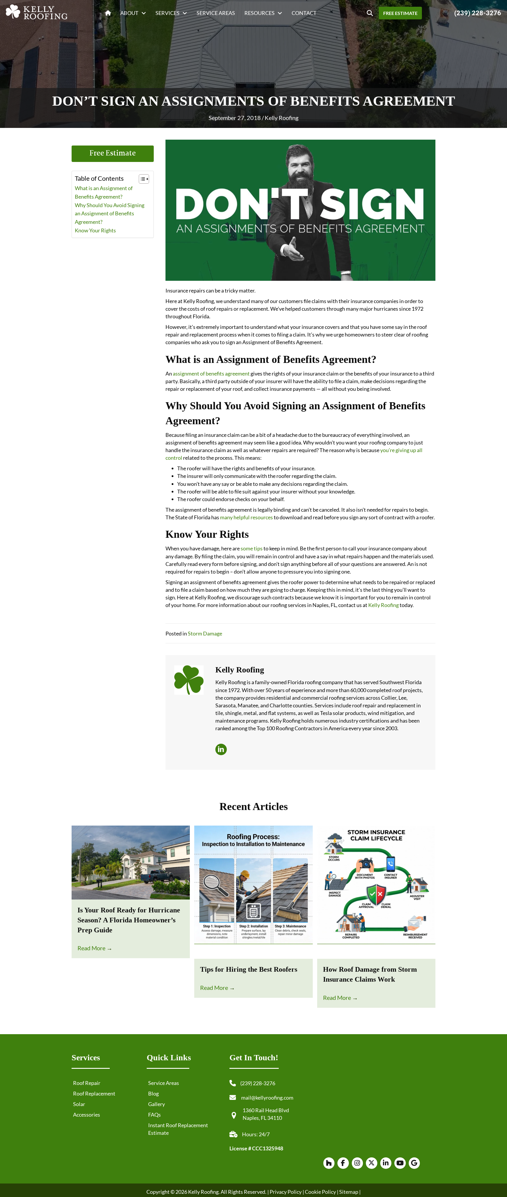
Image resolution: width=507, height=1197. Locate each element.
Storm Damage (205, 633)
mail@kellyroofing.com (267, 1097)
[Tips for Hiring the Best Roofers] (253, 891)
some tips (252, 548)
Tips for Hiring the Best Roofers (248, 969)
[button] (369, 13)
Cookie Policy (320, 1191)
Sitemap (348, 1191)
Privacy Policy (286, 1191)
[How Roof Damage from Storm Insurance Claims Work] (376, 891)
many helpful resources (246, 517)
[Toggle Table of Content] (141, 179)
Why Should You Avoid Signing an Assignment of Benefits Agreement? (109, 213)
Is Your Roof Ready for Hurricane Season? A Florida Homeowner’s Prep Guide (128, 920)
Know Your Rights (95, 230)
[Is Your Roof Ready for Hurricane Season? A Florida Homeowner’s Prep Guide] (131, 862)
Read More (94, 947)
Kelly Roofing (281, 117)
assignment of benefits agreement (211, 373)
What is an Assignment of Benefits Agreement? (104, 192)
